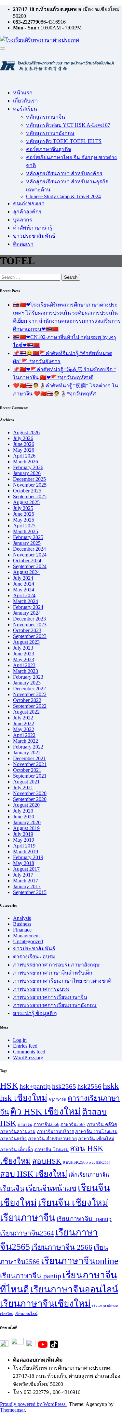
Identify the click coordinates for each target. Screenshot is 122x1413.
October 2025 (27, 490)
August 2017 (26, 869)
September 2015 (30, 892)
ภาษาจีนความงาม (17, 1131)
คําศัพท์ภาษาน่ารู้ (32, 228)
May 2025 (23, 520)
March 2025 (25, 531)
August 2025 (26, 502)
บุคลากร (22, 219)
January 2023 (27, 682)
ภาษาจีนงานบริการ (55, 1131)
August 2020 (26, 805)
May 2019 (23, 840)
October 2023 (27, 630)
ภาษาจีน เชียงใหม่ (96, 1138)
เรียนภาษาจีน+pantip (84, 1218)
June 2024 (23, 584)
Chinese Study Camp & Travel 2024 (63, 196)
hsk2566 (89, 1086)
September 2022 (30, 706)
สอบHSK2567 (100, 1162)
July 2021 (23, 787)
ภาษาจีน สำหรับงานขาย (52, 1138)
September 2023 (30, 636)
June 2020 (23, 816)
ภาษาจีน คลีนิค (102, 1124)
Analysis (22, 918)
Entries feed (25, 1046)
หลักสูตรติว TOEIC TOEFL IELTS (64, 141)
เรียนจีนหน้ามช (51, 1188)
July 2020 (23, 811)
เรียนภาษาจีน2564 (27, 1233)
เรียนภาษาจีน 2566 (61, 1247)
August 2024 (26, 572)
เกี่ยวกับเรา (25, 100)
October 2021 (27, 770)
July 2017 (23, 875)
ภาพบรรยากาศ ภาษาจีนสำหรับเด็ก (52, 973)
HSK (9, 1086)
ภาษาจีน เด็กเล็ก (16, 1149)
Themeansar (12, 1410)
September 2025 (30, 496)
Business (22, 924)
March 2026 (25, 461)
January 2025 (27, 543)
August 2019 (26, 828)
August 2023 (26, 642)
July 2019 (23, 834)
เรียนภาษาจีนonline (79, 1261)
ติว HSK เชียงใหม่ (45, 1111)
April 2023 (24, 665)
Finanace (22, 930)
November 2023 (30, 624)
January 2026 (27, 473)
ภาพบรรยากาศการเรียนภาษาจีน (50, 997)
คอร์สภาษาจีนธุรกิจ (48, 149)
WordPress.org (28, 1057)
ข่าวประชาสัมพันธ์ (34, 236)
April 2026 (24, 455)
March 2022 (25, 741)
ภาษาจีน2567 (73, 1124)
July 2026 (23, 438)
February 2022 (28, 747)
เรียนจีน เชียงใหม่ (73, 1203)
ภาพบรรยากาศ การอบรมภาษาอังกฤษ (56, 964)
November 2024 (30, 554)
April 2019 (24, 845)
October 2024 (27, 560)
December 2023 (29, 618)
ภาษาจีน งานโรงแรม (96, 1131)
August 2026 (26, 432)
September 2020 (30, 799)
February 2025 (28, 537)
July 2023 (23, 648)
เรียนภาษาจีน (27, 1218)
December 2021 (29, 758)
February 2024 (28, 607)
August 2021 (26, 781)
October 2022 (27, 700)
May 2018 (23, 863)
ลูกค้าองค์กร (27, 211)
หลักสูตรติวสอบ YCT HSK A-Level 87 (68, 125)
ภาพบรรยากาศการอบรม (41, 989)
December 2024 (29, 549)
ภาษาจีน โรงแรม (51, 1149)
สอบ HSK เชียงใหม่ (33, 1173)
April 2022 (24, 735)
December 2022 (29, 688)
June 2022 (23, 723)
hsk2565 (64, 1086)
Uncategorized (28, 941)
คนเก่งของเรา (29, 203)
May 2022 (23, 729)
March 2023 (25, 671)
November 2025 (30, 485)
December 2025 (29, 479)
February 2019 (28, 857)
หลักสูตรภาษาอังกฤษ (50, 133)
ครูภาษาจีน (57, 1099)
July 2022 (23, 717)
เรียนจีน (12, 1188)
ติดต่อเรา (23, 244)
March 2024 (25, 601)
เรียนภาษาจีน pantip (30, 1276)
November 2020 (30, 793)
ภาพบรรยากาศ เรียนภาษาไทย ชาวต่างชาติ (62, 981)
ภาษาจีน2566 (46, 1124)
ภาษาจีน (25, 1124)
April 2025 (24, 525)
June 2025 (23, 514)
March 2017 (25, 880)
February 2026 (28, 467)
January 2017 (27, 886)
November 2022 (30, 694)
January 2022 (27, 752)
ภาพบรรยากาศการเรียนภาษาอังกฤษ (55, 1005)
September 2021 (30, 776)
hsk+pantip (35, 1086)
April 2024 (24, 595)
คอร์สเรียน (25, 109)
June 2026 (23, 444)
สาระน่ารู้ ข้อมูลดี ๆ (35, 1013)
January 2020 (27, 822)
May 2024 (23, 589)
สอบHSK (46, 1161)
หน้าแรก (23, 92)
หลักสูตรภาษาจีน (45, 117)
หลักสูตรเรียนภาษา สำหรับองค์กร (64, 173)
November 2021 (30, 764)
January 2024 (27, 613)
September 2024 (30, 566)
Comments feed (29, 1051)
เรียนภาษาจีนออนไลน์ (74, 1289)
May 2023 (23, 659)
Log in (20, 1040)
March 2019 (25, 851)
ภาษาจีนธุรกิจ (13, 1138)
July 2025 (23, 508)
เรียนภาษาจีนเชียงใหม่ (45, 1304)
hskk (111, 1086)
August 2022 (26, 712)
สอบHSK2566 (75, 1162)
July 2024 (23, 578)
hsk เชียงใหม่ (23, 1098)
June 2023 (23, 653)
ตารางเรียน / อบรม (34, 956)
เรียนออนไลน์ (26, 1313)
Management (26, 935)
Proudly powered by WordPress (33, 1404)
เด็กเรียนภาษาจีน (89, 1175)
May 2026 (23, 450)
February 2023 (28, 677)
